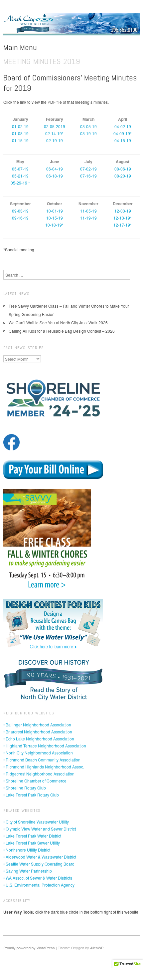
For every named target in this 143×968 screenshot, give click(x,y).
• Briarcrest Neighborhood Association (37, 731)
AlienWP (96, 947)
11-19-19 (88, 218)
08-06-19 (122, 169)
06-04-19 (54, 169)
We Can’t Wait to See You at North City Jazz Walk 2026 (58, 322)
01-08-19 (20, 133)
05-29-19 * (20, 183)
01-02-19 (20, 126)
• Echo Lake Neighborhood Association (38, 738)
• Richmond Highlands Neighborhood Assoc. (43, 766)
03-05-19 (88, 126)
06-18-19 (54, 176)
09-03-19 (20, 211)
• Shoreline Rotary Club (24, 787)
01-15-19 (20, 140)
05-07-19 (20, 169)
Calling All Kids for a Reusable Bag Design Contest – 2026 (62, 331)
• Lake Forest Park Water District (32, 836)
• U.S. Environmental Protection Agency (38, 885)
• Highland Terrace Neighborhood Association (44, 745)
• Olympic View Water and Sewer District (39, 829)
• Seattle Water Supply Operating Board (38, 864)
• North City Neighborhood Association (38, 752)
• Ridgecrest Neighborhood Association (38, 773)
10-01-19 (54, 211)
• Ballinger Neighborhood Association (37, 724)
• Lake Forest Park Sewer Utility (31, 843)
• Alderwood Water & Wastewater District (39, 857)
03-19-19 (88, 133)
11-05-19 (88, 211)
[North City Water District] (71, 27)
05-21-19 (20, 176)
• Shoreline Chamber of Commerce (35, 780)
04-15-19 (122, 140)
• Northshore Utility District (26, 850)
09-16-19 (20, 218)
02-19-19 (54, 140)
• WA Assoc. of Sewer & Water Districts (37, 878)
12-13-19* (122, 218)
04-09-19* (122, 133)
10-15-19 (54, 218)
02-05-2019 (54, 126)
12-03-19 (122, 211)
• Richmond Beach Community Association (41, 759)
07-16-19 (88, 176)
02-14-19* (54, 133)
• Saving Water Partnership (27, 871)
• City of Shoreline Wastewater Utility (36, 822)
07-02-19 (88, 169)
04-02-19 (122, 126)
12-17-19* (122, 225)
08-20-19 (122, 176)
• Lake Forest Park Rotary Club (31, 794)
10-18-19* (54, 225)
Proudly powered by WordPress (29, 947)
